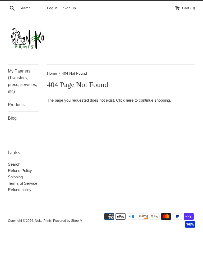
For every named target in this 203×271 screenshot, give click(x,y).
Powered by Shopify (67, 221)
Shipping (15, 177)
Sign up (69, 8)
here (129, 100)
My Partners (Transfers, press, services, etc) (22, 81)
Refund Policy (20, 170)
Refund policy (19, 189)
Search (14, 164)
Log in (52, 8)
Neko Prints (43, 221)
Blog (12, 118)
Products (16, 104)
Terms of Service (22, 183)
